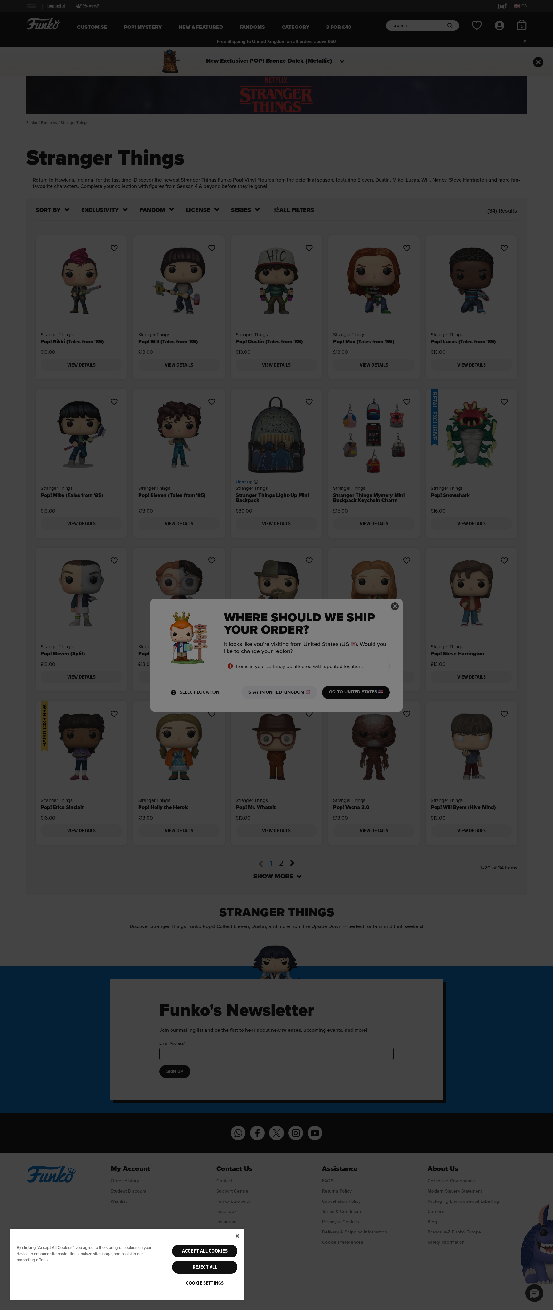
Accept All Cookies (205, 1251)
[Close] (237, 1236)
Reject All (205, 1267)
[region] (127, 1264)
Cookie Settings (205, 1283)
